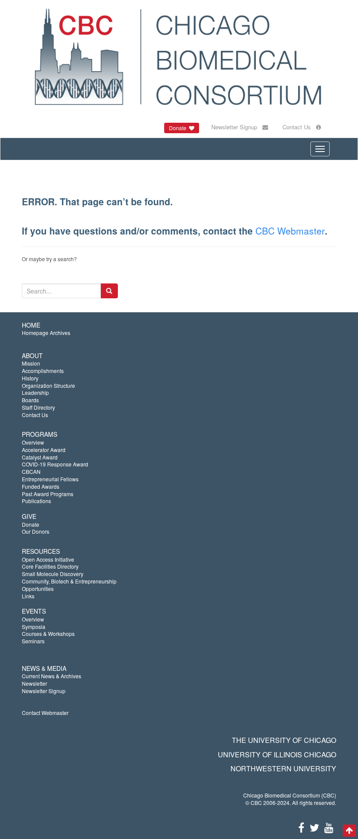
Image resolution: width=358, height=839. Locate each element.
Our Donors (35, 531)
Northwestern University (283, 768)
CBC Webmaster (290, 230)
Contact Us (299, 127)
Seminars (33, 641)
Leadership (35, 392)
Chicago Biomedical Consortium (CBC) (289, 795)
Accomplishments (43, 370)
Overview (33, 442)
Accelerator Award (43, 449)
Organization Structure (48, 385)
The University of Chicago (284, 740)
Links (28, 596)
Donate (30, 524)
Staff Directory (38, 407)
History (30, 378)
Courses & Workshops (48, 633)
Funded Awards (40, 486)
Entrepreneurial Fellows (50, 479)
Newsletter (34, 683)
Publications (36, 500)
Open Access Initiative (48, 559)
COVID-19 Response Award (55, 464)
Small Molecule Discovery (52, 573)
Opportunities (38, 588)
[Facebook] (301, 827)
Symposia (33, 626)
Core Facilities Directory (50, 566)
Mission (31, 363)
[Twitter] (314, 827)
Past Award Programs (47, 493)
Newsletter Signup (236, 127)
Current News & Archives (51, 676)
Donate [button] (179, 127)
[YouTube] (329, 827)
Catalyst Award (40, 457)
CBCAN (31, 471)
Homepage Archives (46, 332)
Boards (30, 400)
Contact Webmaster (45, 712)
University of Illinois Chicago (277, 754)
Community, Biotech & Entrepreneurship (69, 581)
